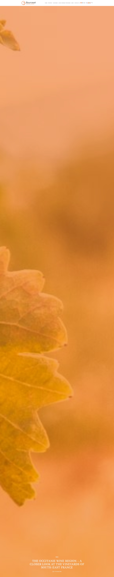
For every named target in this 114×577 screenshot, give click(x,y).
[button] (92, 2)
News (57, 556)
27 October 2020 (57, 571)
